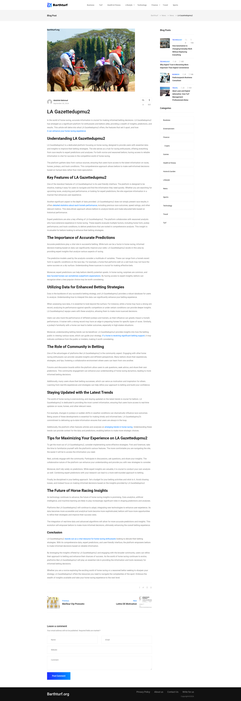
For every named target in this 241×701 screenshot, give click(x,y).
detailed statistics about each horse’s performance (75, 205)
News (165, 189)
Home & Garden (169, 171)
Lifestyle (128, 5)
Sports (175, 5)
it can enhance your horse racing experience (66, 131)
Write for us (188, 692)
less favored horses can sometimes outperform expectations (74, 276)
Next (135, 601)
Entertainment (168, 129)
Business (90, 5)
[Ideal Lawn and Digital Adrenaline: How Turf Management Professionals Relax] (165, 91)
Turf (100, 5)
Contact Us (172, 692)
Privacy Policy (143, 692)
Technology (142, 5)
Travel (165, 5)
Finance (155, 5)
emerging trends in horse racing (119, 427)
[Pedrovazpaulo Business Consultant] (165, 78)
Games (166, 154)
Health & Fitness (113, 5)
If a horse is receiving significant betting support (123, 335)
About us (158, 692)
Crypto (167, 146)
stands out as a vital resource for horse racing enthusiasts (90, 539)
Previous (65, 601)
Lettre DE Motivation (126, 604)
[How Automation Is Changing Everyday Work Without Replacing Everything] (165, 43)
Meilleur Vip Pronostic (73, 604)
